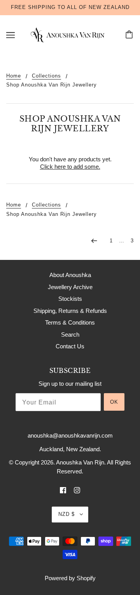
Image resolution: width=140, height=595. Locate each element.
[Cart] (130, 35)
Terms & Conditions (70, 322)
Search (70, 334)
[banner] (68, 34)
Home (13, 76)
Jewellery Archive (70, 287)
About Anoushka (70, 275)
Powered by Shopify (70, 578)
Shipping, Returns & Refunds (70, 310)
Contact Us (70, 346)
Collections (46, 76)
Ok (114, 402)
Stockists (70, 298)
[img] (63, 490)
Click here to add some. (70, 166)
